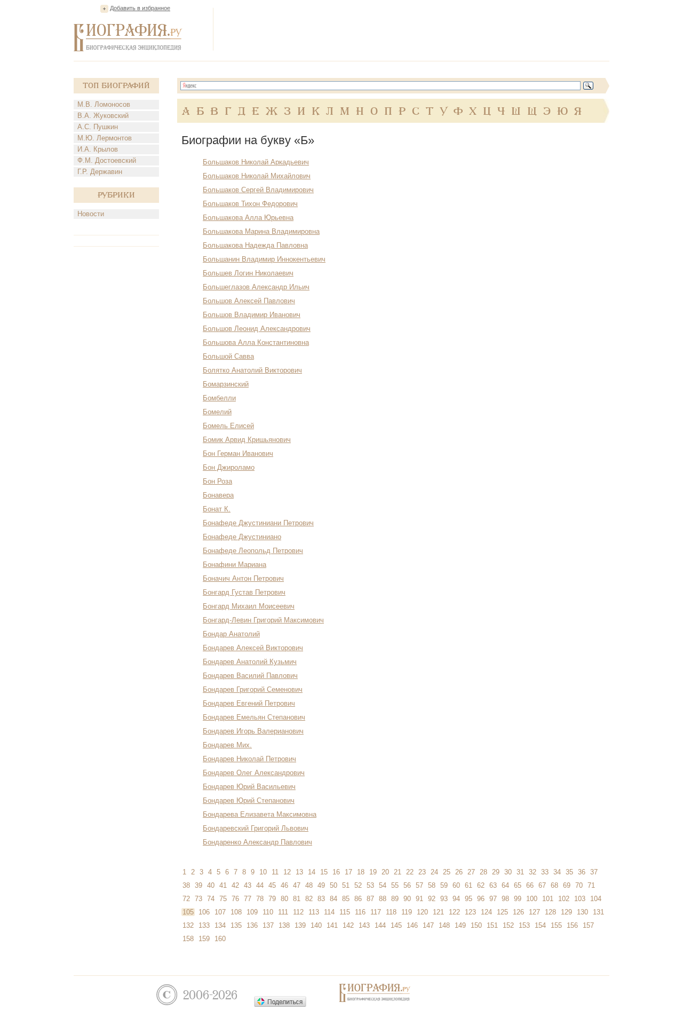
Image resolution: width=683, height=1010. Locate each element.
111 (283, 912)
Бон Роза (217, 481)
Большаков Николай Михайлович (257, 176)
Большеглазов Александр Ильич (256, 287)
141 (332, 925)
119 (406, 912)
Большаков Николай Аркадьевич (256, 162)
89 (395, 899)
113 (313, 912)
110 (268, 912)
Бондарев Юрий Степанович (249, 800)
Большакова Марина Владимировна (261, 231)
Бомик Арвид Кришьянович (247, 440)
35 (569, 872)
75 (223, 899)
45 (272, 885)
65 (517, 885)
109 (252, 912)
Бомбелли (219, 398)
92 (431, 899)
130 (582, 912)
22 (410, 872)
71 (591, 885)
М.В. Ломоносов (103, 104)
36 (581, 872)
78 (260, 899)
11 (275, 872)
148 (444, 925)
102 (563, 899)
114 (329, 912)
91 (419, 899)
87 (370, 899)
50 (333, 885)
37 (594, 872)
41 (223, 885)
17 (348, 872)
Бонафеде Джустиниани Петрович (258, 523)
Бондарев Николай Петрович (249, 759)
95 (468, 899)
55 (395, 885)
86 (358, 899)
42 (235, 885)
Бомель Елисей (228, 426)
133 (204, 925)
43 (247, 885)
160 (220, 939)
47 (296, 885)
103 (579, 899)
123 (470, 912)
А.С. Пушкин (97, 127)
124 (486, 912)
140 (316, 925)
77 (247, 899)
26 (459, 872)
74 (211, 899)
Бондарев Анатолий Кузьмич (250, 662)
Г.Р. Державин (99, 172)
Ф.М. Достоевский (106, 160)
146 (412, 925)
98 (505, 899)
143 (364, 925)
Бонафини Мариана (234, 565)
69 (566, 885)
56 (407, 885)
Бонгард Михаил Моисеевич (249, 606)
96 (481, 899)
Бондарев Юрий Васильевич (249, 787)
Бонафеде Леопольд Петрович (253, 551)
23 (422, 872)
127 (534, 912)
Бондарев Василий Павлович (250, 676)
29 (495, 872)
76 (235, 899)
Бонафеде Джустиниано (242, 537)
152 (508, 925)
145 (396, 925)
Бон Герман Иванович (238, 453)
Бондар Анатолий (231, 634)
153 (524, 925)
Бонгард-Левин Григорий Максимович (263, 620)
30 (508, 872)
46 (284, 885)
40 (211, 885)
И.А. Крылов (97, 149)
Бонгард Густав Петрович (244, 592)
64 (505, 885)
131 (598, 912)
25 (446, 872)
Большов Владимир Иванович (251, 315)
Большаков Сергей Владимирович (258, 190)
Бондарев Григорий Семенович (253, 689)
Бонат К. (217, 509)
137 (268, 925)
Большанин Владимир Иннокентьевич (264, 259)
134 (220, 925)
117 (375, 912)
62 (481, 885)
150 (476, 925)
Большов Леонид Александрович (257, 329)
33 (545, 872)
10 (263, 872)
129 (566, 912)
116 (360, 912)
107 (220, 912)
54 (382, 885)
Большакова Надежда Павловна (255, 245)
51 (346, 885)
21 (397, 872)
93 (444, 899)
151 (492, 925)
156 (572, 925)
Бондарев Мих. (227, 745)
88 (382, 899)
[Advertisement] (415, 29)
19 (373, 872)
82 (309, 899)
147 (428, 925)
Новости (90, 214)
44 (260, 885)
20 (385, 872)
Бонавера (218, 495)
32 (532, 872)
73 (198, 899)
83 (321, 899)
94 (456, 899)
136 (252, 925)
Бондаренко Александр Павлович (257, 842)
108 (236, 912)
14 (311, 872)
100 (531, 899)
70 (579, 885)
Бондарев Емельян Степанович (254, 717)
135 (236, 925)
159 (204, 939)
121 (438, 912)
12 (287, 872)
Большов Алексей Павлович (249, 301)
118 (391, 912)
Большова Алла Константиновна (256, 342)
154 (540, 925)
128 (550, 912)
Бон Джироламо (229, 467)
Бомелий (217, 412)
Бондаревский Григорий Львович (255, 828)
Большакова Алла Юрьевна (248, 218)
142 (348, 925)
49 (321, 885)
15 (324, 872)
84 (333, 899)
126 (518, 912)
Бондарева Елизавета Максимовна (259, 814)
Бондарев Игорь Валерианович (253, 731)
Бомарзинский (226, 384)
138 (284, 925)
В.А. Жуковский (103, 116)
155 (556, 925)
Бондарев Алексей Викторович (253, 648)
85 (346, 899)
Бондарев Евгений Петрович (249, 703)
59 (444, 885)
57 (419, 885)
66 (530, 885)
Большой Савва (228, 356)
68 (554, 885)
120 (422, 912)
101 (547, 899)
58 (431, 885)
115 (344, 912)
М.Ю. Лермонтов (104, 138)
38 (186, 885)
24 (434, 872)
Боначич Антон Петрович (243, 578)
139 (300, 925)
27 (471, 872)
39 (198, 885)
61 (468, 885)
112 (298, 912)
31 (520, 872)
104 (595, 899)
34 (557, 872)
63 (493, 885)
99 (517, 899)
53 (370, 885)
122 (454, 912)
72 (186, 899)
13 (299, 872)
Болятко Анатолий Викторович (252, 370)
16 (336, 872)
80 (284, 899)
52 (358, 885)
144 (380, 925)
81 (296, 899)
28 (483, 872)
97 (493, 899)
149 (460, 925)
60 (456, 885)
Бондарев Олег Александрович (254, 773)
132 (188, 925)
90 (407, 899)
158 (188, 939)
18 (360, 872)
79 (272, 899)
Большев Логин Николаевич (248, 273)
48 (309, 885)
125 (502, 912)
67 (542, 885)
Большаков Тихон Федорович (250, 204)
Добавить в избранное (140, 8)
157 (588, 925)
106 (204, 912)
